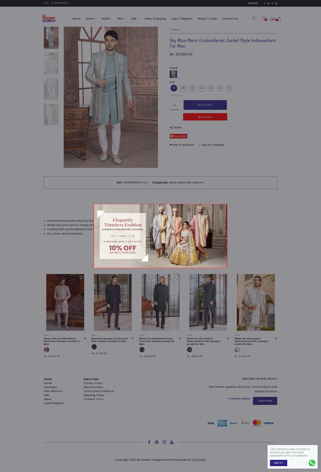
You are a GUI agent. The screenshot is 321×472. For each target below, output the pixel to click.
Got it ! (278, 462)
